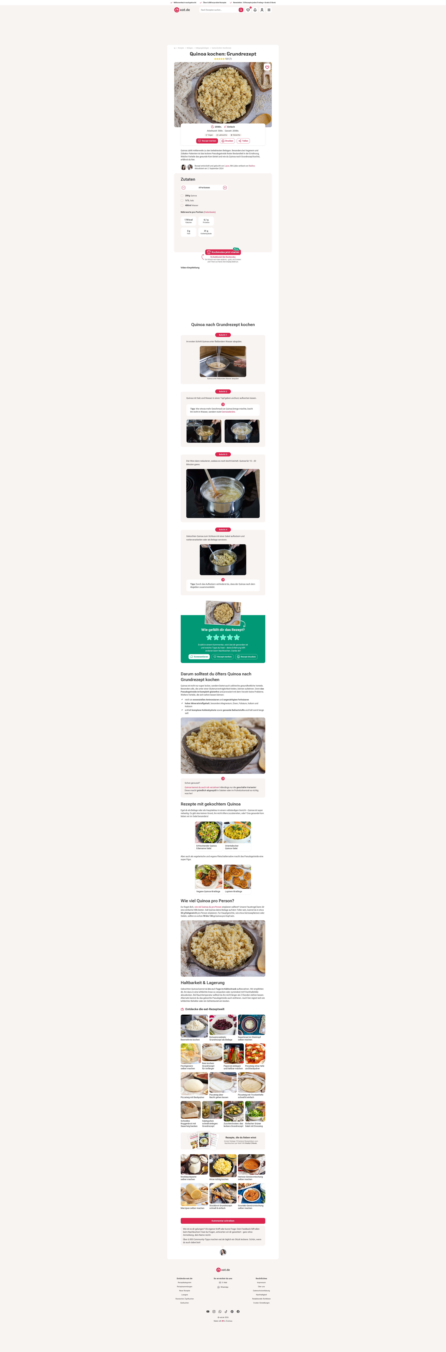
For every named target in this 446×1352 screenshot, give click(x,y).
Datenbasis (209, 212)
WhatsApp (224, 1287)
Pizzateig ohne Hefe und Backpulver (254, 1067)
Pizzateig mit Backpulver (192, 1097)
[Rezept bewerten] (223, 637)
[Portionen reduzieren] (183, 187)
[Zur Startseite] (182, 9)
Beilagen (190, 48)
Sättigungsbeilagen (202, 48)
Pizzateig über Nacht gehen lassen (218, 1096)
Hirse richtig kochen (218, 1179)
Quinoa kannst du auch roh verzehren (202, 787)
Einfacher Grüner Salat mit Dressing (254, 1124)
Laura (227, 166)
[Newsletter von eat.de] (223, 1141)
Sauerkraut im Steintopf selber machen (249, 1038)
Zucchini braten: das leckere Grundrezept (233, 1124)
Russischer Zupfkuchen (184, 1299)
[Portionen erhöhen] (225, 187)
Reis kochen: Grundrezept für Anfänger (208, 1066)
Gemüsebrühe (228, 412)
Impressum (261, 1282)
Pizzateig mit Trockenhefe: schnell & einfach (251, 1096)
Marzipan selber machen (192, 1208)
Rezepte (181, 48)
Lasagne (184, 1295)
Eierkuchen (184, 1303)
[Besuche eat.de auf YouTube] (208, 1311)
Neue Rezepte (184, 1291)
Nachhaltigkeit (261, 1295)
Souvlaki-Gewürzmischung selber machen (250, 1206)
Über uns (261, 1287)
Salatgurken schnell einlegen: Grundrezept (210, 1123)
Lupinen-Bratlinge (233, 891)
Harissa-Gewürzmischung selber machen (250, 1178)
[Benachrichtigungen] (255, 10)
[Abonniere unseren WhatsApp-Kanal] (220, 1311)
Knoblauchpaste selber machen (188, 1178)
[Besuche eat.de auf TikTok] (226, 1311)
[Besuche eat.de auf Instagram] (214, 1311)
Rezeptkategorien (184, 1282)
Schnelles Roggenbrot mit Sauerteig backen (189, 1123)
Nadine (252, 166)
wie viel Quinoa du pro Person (208, 907)
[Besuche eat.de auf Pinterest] (232, 1311)
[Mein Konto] (262, 10)
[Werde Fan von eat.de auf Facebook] (238, 1311)
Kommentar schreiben (223, 1221)
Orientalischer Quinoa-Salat (232, 847)
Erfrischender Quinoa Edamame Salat (206, 847)
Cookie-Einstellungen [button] (261, 1303)
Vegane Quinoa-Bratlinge (208, 891)
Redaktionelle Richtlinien (261, 1299)
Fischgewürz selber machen (188, 1067)
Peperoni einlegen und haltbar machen (233, 1067)
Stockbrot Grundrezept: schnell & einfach (220, 1206)
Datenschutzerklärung (261, 1291)
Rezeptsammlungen (184, 1287)
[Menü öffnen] (269, 10)
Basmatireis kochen (190, 1039)
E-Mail (224, 1282)
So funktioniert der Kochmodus (223, 257)
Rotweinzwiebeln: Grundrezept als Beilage (220, 1038)
